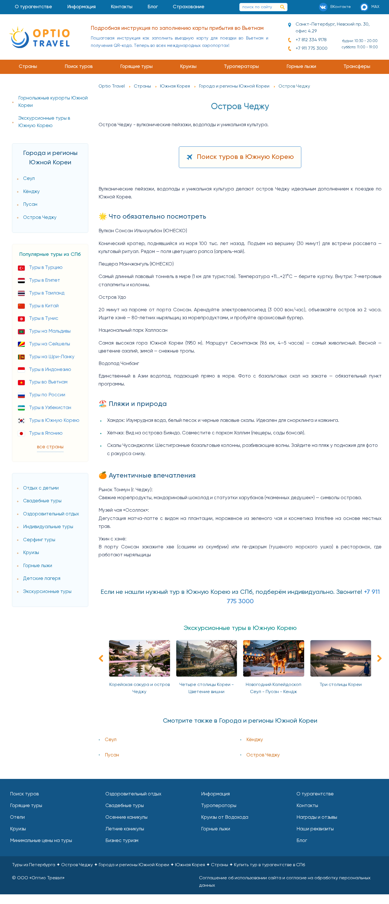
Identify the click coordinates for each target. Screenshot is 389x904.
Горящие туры (136, 66)
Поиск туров (79, 66)
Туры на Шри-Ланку (52, 356)
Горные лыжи (301, 66)
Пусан (30, 204)
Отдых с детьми (41, 488)
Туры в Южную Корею (54, 420)
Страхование (188, 7)
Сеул (29, 178)
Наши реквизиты (315, 829)
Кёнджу (31, 191)
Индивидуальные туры (48, 526)
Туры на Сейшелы (49, 344)
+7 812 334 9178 (311, 40)
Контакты (121, 7)
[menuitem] (33, 7)
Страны (28, 66)
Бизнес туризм (121, 840)
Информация (81, 7)
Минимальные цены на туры (41, 840)
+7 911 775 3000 (311, 48)
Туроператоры (241, 66)
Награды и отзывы (316, 817)
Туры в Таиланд (46, 293)
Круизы (188, 66)
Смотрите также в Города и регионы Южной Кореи (240, 721)
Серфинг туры (39, 540)
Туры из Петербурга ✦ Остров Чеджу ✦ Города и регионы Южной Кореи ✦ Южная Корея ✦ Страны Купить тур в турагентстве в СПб (158, 865)
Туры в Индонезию (50, 369)
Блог (153, 7)
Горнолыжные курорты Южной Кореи (53, 102)
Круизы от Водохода (224, 817)
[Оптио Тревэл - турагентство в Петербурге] (39, 37)
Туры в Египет (44, 280)
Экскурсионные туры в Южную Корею (44, 122)
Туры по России (47, 395)
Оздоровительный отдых (51, 514)
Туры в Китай (44, 306)
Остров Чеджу (40, 217)
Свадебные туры (42, 501)
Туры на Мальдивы (50, 331)
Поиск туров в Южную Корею (245, 157)
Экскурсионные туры (47, 591)
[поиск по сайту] (282, 7)
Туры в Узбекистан (50, 407)
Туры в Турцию (46, 267)
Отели (17, 817)
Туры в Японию (46, 433)
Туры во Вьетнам (48, 382)
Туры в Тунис (43, 318)
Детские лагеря (41, 578)
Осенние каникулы (126, 817)
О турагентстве (33, 7)
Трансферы (356, 66)
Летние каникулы (124, 829)
